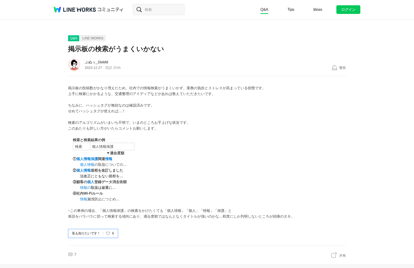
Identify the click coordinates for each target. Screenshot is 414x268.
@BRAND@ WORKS (75, 9)
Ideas (317, 9)
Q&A (264, 9)
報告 (342, 68)
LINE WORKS (92, 38)
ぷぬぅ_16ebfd (96, 62)
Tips (291, 9)
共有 (342, 255)
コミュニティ (110, 9)
